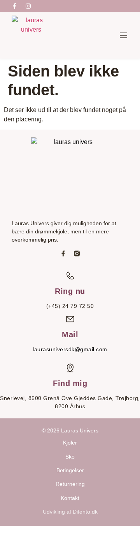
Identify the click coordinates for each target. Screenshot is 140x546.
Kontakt (70, 498)
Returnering (70, 484)
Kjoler (70, 442)
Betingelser (70, 470)
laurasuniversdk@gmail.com (70, 349)
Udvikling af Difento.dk (70, 512)
